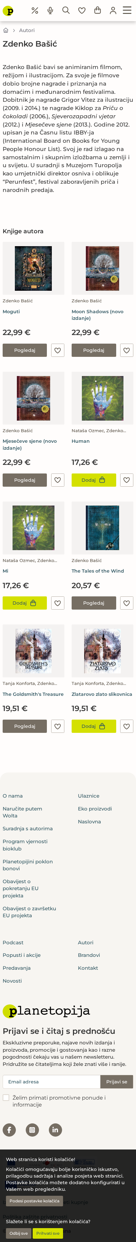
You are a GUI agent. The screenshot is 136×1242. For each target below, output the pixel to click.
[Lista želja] (82, 11)
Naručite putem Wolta (22, 812)
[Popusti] (35, 11)
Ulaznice (88, 796)
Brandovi (89, 955)
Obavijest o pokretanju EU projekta (21, 888)
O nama (13, 796)
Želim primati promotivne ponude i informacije (59, 1101)
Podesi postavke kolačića (34, 1200)
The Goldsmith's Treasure (33, 694)
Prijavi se (116, 1082)
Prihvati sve (47, 1233)
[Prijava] (113, 11)
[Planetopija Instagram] (32, 1130)
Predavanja (17, 968)
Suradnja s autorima (28, 828)
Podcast (13, 942)
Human (81, 441)
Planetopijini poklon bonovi (28, 865)
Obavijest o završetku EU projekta (29, 912)
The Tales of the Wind (98, 571)
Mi (5, 571)
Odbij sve (19, 1233)
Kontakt (88, 968)
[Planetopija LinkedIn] (55, 1130)
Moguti (11, 312)
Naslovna (89, 821)
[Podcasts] (50, 11)
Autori (27, 30)
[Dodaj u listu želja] (57, 350)
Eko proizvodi (95, 809)
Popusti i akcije (22, 955)
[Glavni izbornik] (127, 11)
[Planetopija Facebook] (9, 1130)
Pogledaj (24, 350)
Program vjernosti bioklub (25, 844)
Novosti (12, 981)
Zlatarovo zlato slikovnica (102, 694)
